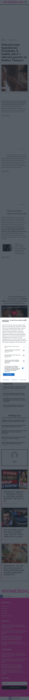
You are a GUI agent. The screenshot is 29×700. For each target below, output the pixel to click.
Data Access (14, 379)
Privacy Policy (23, 379)
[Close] (26, 320)
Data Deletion (6, 379)
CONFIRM (9, 374)
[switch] (23, 350)
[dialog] (14, 350)
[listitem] (14, 347)
